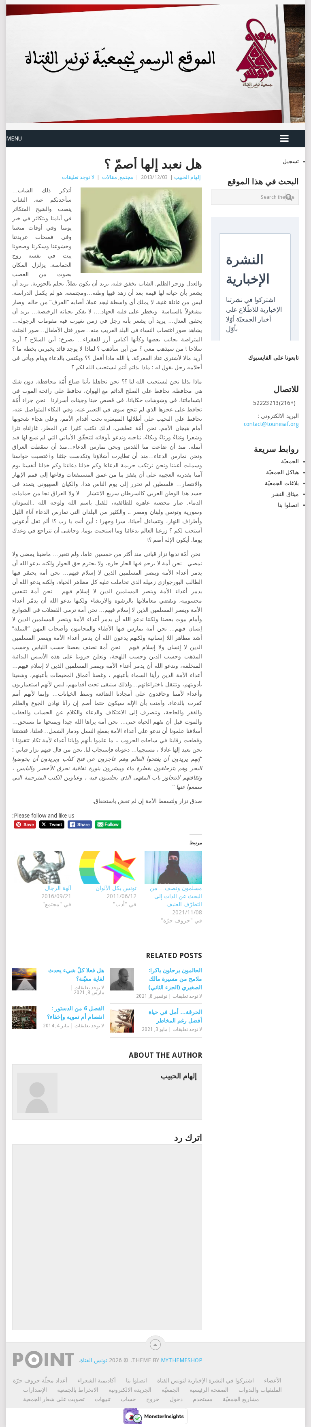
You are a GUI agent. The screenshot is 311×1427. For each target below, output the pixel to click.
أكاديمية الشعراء (96, 1380)
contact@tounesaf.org (271, 424)
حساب (128, 1399)
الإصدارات (35, 1390)
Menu (14, 138)
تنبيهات (103, 1399)
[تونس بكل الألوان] (107, 867)
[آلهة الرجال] (42, 867)
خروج (153, 1399)
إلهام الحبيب (187, 177)
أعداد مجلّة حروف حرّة (40, 1380)
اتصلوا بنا (288, 505)
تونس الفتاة (93, 1360)
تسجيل (291, 161)
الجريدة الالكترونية (130, 1390)
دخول (176, 1399)
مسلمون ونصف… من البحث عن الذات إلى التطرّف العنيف (176, 896)
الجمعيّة (290, 461)
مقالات (109, 177)
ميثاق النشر (285, 494)
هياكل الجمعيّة (282, 472)
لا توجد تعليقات (78, 177)
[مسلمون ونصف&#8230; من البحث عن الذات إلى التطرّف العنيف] (173, 867)
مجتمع (126, 177)
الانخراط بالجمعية (77, 1390)
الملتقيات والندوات (260, 1390)
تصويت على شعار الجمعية (54, 1399)
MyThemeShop (181, 1360)
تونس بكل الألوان (116, 888)
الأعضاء (272, 1380)
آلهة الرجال (58, 888)
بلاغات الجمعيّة (282, 483)
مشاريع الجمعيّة (241, 1399)
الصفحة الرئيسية (209, 1390)
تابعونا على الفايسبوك (273, 357)
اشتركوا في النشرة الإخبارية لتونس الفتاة (205, 1380)
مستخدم (203, 1399)
